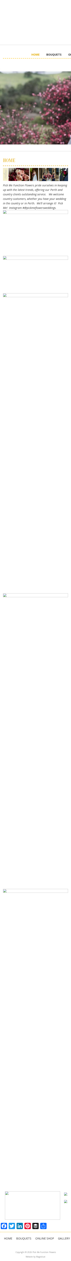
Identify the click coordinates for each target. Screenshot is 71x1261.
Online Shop (44, 1238)
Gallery (64, 1238)
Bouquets (54, 54)
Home (35, 54)
